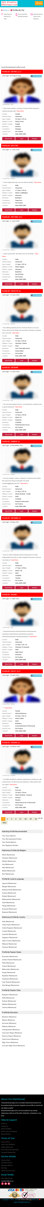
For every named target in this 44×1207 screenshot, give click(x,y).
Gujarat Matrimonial (9, 966)
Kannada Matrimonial (9, 909)
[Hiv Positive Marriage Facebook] (2, 1184)
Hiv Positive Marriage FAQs (10, 1149)
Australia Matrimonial (9, 934)
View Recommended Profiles (11, 839)
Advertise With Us (7, 1165)
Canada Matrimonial (9, 931)
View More (20, 111)
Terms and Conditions (8, 1144)
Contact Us (4, 1126)
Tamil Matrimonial (8, 902)
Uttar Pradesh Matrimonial (11, 982)
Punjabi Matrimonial (9, 896)
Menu (40, 3)
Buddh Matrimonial (8, 871)
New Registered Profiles (10, 845)
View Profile (8, 138)
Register (34, 138)
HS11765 (14, 146)
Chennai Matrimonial (9, 1007)
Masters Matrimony (8, 1020)
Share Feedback (6, 1129)
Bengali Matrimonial (9, 886)
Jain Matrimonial (7, 864)
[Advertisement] (22, 43)
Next (4, 823)
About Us (4, 1123)
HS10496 (14, 518)
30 (36, 819)
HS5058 (14, 743)
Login (21, 138)
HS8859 (14, 441)
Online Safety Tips (7, 1147)
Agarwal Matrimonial (9, 883)
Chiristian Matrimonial (9, 858)
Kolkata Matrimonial (9, 1001)
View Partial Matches (9, 842)
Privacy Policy (5, 1142)
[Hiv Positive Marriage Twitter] (5, 1184)
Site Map (4, 1168)
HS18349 (14, 367)
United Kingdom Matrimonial (12, 928)
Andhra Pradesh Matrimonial (11, 960)
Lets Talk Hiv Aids (6, 1178)
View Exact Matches (9, 836)
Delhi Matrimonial (8, 963)
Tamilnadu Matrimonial (10, 979)
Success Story (5, 1160)
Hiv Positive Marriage (25, 1199)
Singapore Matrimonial (9, 937)
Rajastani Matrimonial (9, 912)
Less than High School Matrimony (13, 1045)
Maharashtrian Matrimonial (11, 899)
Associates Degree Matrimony (12, 1033)
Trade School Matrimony (10, 1039)
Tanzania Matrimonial (9, 947)
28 (25, 819)
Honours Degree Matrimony (11, 1036)
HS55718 (14, 291)
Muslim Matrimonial (9, 861)
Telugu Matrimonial (8, 906)
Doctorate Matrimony (9, 1023)
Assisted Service (6, 1163)
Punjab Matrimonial (8, 972)
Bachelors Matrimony (9, 1017)
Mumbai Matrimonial (9, 1004)
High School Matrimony (10, 1042)
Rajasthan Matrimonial (9, 975)
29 (31, 819)
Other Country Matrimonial (11, 941)
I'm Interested (36, 76)
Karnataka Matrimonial (10, 956)
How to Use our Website (9, 1131)
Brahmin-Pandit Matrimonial (11, 890)
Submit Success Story (8, 1170)
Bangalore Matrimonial (10, 994)
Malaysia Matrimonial (9, 944)
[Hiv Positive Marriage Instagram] (8, 1184)
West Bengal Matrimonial (10, 985)
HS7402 (14, 72)
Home (5, 10)
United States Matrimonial (10, 925)
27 (20, 819)
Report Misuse (6, 1134)
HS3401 (14, 595)
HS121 (13, 671)
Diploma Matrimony (9, 1026)
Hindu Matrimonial (8, 855)
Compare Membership (8, 1152)
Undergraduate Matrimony (11, 1029)
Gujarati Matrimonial (9, 893)
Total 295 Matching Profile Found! (13, 67)
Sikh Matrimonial (8, 867)
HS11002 (14, 217)
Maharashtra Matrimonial (10, 969)
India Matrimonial (8, 921)
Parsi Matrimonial (8, 874)
